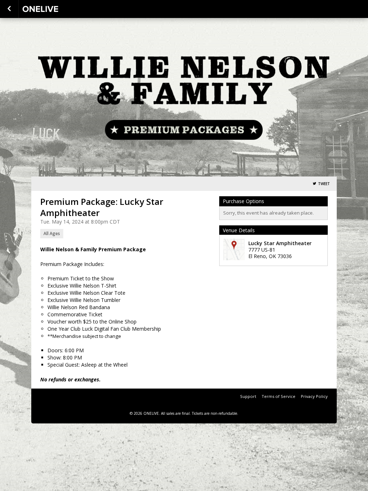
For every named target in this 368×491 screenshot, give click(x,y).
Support (248, 396)
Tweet (324, 184)
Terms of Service (278, 396)
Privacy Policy (314, 396)
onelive (58, 9)
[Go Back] (9, 9)
